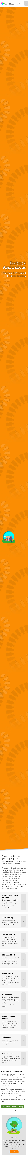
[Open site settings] (26, 3)
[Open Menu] (21, 3)
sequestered (14, 886)
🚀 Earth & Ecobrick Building (12, 1107)
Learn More (14, 1152)
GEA (14, 876)
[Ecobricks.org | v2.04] (7, 3)
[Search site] (18, 3)
